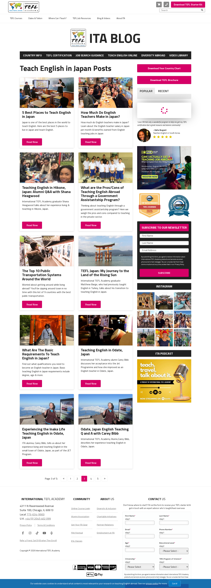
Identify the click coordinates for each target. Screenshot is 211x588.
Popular (146, 91)
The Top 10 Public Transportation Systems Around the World (41, 275)
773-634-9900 (35, 514)
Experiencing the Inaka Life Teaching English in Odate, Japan (43, 433)
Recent (163, 91)
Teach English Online (122, 55)
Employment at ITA (106, 532)
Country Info (32, 55)
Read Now (32, 142)
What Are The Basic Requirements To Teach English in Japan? (40, 354)
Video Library (178, 55)
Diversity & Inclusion (106, 508)
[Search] (202, 10)
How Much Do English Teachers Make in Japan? (100, 114)
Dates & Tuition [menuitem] (35, 18)
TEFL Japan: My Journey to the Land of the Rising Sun (105, 273)
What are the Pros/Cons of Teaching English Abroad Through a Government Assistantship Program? (102, 193)
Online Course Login (80, 508)
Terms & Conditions (46, 525)
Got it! (174, 583)
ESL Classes (76, 541)
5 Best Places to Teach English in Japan (46, 114)
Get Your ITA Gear (79, 524)
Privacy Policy (26, 525)
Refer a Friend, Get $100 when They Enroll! (38, 540)
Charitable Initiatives (106, 516)
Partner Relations (105, 524)
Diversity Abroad (153, 55)
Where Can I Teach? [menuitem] (58, 18)
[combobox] (181, 10)
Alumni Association (80, 516)
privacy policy (152, 583)
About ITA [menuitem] (120, 18)
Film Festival (77, 532)
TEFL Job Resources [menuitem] (82, 18)
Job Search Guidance (90, 55)
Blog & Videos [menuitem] (103, 18)
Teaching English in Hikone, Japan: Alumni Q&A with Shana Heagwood (46, 191)
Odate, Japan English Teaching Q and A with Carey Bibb (105, 431)
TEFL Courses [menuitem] (16, 18)
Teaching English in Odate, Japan (102, 352)
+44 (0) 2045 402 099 (38, 518)
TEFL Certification (59, 55)
